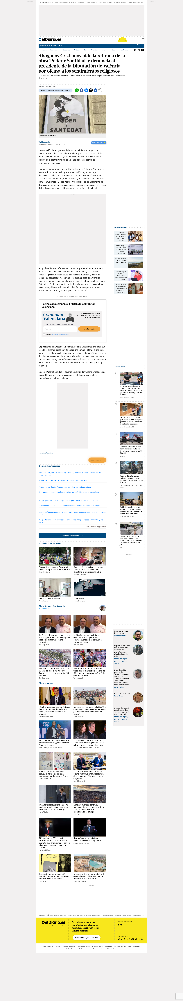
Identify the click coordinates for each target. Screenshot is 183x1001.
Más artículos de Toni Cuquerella (52, 606)
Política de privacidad (120, 946)
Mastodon (114, 949)
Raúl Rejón (76, 814)
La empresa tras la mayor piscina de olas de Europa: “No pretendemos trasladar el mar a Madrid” (89, 876)
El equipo (57, 946)
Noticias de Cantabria (127, 915)
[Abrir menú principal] (143, 39)
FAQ (129, 946)
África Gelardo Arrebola (55, 748)
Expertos (144, 915)
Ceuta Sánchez (55, 2)
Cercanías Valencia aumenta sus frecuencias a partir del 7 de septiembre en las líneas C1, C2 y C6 (131, 450)
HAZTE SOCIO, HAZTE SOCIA (86, 938)
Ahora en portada (46, 683)
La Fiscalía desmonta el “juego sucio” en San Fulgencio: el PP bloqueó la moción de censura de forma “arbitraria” (88, 638)
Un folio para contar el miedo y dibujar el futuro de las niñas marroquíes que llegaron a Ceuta (53, 773)
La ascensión (79, 598)
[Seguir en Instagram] (129, 939)
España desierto (94, 2)
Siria (142, 2)
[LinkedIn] (95, 90)
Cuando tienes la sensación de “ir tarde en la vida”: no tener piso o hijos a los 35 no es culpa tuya (53, 807)
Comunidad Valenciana (46, 453)
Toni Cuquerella (44, 142)
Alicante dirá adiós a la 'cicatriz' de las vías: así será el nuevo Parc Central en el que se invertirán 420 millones (54, 672)
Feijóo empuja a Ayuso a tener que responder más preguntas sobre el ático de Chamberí (54, 742)
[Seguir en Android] (118, 925)
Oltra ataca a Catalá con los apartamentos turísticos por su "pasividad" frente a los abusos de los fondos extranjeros (131, 420)
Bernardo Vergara (79, 601)
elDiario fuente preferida (85, 915)
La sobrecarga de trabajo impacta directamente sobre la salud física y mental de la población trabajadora (121, 275)
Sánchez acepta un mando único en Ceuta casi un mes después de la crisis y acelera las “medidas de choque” (55, 710)
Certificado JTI (105, 949)
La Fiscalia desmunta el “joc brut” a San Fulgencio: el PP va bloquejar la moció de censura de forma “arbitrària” (54, 638)
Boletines (95, 949)
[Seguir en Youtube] (132, 939)
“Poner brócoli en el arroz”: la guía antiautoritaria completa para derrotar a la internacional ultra (88, 569)
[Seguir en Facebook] (124, 939)
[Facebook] (81, 90)
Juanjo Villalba (43, 812)
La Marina (124, 50)
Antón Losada (43, 601)
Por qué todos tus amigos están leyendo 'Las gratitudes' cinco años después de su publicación (54, 876)
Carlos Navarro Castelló (127, 398)
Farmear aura (76, 915)
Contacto (81, 949)
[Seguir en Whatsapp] (139, 939)
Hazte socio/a (123, 40)
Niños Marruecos (64, 2)
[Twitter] (135, 50)
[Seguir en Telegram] (127, 939)
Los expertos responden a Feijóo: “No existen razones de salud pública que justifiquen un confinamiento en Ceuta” (89, 710)
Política (76, 50)
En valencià (43, 50)
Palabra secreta (137, 915)
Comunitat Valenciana (51, 45)
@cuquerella (45, 608)
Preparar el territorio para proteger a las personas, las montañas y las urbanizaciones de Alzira (131, 479)
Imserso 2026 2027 (54, 915)
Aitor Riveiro (43, 748)
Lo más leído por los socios (50, 543)
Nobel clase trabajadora (126, 2)
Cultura (84, 50)
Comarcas (66, 50)
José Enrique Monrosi (46, 716)
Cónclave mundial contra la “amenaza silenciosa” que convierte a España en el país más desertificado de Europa (88, 808)
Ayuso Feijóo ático (73, 2)
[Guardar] (100, 90)
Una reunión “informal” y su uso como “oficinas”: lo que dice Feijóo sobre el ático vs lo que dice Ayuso (88, 742)
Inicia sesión (132, 40)
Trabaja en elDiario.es (69, 946)
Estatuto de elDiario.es (83, 946)
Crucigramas (63, 915)
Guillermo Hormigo (79, 881)
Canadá (88, 2)
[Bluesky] (86, 90)
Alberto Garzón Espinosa (81, 843)
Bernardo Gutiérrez (79, 574)
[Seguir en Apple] (121, 925)
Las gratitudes (81, 2)
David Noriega (78, 716)
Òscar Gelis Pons (44, 572)
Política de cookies (71, 949)
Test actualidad (117, 915)
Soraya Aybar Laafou (45, 779)
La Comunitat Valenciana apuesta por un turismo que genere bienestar (121, 236)
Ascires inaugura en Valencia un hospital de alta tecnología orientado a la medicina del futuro (121, 249)
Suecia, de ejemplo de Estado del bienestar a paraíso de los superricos (55, 568)
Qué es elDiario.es (48, 946)
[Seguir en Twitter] (122, 939)
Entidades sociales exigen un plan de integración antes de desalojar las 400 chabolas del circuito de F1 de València (131, 510)
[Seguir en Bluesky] (119, 939)
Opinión (94, 50)
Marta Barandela (94, 748)
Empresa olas (136, 2)
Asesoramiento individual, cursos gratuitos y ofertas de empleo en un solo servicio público (121, 288)
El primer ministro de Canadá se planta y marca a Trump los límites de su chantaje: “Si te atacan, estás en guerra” (88, 775)
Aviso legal (108, 946)
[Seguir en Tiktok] (136, 939)
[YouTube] (142, 50)
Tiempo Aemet (117, 2)
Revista (89, 949)
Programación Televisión (107, 915)
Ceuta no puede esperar (49, 598)
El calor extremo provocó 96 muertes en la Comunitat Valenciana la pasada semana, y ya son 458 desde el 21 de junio (131, 540)
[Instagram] (139, 50)
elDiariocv (123, 456)
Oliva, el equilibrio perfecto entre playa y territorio (121, 260)
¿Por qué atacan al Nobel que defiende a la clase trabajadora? (87, 839)
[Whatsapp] (77, 90)
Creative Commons (97, 946)
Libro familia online (96, 915)
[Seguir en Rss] (142, 939)
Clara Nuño (42, 881)
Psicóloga (69, 915)
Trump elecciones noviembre (105, 2)
